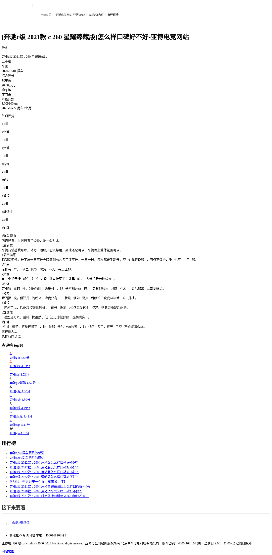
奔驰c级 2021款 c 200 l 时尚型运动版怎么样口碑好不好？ (49, 496)
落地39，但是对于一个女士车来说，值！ (38, 481)
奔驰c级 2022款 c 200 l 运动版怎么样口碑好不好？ (44, 477)
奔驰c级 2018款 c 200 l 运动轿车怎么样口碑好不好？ (46, 491)
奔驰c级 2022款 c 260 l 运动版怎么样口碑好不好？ (44, 462)
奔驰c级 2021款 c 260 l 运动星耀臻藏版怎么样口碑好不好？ (51, 486)
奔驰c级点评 (96, 14)
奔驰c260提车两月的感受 (27, 453)
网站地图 (8, 551)
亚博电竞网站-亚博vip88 (70, 14)
